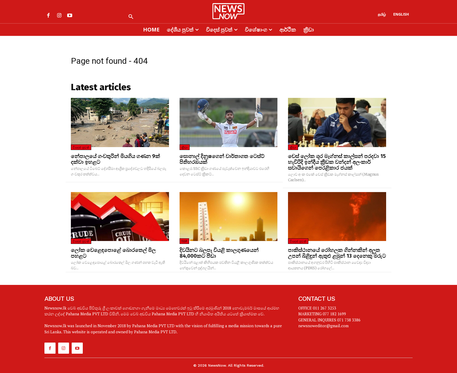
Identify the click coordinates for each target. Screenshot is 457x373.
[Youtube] (70, 16)
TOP (184, 241)
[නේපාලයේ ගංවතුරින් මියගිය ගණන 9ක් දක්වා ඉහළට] (120, 122)
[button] (131, 17)
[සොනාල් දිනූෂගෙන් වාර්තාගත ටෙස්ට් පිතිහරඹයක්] (229, 122)
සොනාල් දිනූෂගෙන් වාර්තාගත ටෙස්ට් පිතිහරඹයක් (222, 159)
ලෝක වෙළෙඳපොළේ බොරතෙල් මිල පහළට (113, 253)
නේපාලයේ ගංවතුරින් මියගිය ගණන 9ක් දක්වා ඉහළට (115, 159)
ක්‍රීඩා (184, 147)
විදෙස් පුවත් (81, 147)
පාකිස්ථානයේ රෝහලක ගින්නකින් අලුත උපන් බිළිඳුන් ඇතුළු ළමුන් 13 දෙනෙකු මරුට (337, 253)
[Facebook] (48, 16)
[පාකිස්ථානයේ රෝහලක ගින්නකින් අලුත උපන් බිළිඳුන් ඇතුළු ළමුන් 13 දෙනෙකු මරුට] (337, 216)
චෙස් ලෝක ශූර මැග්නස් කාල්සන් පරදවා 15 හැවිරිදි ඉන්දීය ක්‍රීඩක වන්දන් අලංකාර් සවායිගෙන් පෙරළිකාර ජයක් (337, 162)
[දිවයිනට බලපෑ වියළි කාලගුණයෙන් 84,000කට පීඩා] (229, 216)
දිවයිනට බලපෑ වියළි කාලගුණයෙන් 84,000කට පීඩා (219, 253)
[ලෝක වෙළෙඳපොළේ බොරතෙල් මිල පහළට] (120, 216)
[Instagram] (59, 16)
